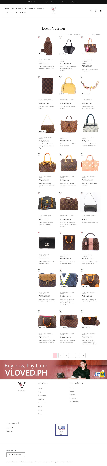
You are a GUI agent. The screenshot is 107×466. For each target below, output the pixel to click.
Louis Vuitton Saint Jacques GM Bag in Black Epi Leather (68, 68)
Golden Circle (74, 401)
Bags (39, 392)
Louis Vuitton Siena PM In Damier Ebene (68, 144)
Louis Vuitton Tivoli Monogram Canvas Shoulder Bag (47, 185)
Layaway (72, 391)
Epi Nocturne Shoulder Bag (90, 222)
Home (40, 388)
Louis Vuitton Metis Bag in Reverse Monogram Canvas (47, 300)
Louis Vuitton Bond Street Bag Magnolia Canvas (89, 262)
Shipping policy (55, 462)
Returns (72, 395)
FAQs (40, 407)
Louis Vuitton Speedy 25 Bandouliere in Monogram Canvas (68, 185)
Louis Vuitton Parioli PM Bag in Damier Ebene (67, 341)
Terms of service (44, 462)
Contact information (67, 462)
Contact (40, 410)
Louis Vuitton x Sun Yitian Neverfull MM (90, 70)
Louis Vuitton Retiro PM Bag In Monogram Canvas (89, 300)
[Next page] (83, 355)
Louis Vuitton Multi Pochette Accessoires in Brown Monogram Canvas (89, 342)
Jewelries (41, 399)
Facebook (9, 428)
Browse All (41, 403)
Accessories (42, 395)
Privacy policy (33, 462)
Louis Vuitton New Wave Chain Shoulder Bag (46, 223)
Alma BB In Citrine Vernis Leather (68, 107)
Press (40, 414)
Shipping (73, 398)
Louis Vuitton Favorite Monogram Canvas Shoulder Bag (47, 146)
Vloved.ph (14, 462)
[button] (17, 8)
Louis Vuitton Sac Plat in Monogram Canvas (67, 262)
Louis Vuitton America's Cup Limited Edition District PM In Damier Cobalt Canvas (67, 302)
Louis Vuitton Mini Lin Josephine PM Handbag (89, 144)
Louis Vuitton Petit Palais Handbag (89, 184)
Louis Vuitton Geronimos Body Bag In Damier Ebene (47, 67)
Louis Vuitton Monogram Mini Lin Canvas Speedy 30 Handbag (68, 224)
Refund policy (23, 462)
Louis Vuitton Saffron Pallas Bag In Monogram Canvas (47, 341)
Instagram (9, 431)
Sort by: (69, 35)
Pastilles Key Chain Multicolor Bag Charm (88, 107)
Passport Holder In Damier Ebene (47, 107)
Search (72, 388)
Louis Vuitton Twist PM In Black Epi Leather (47, 262)
